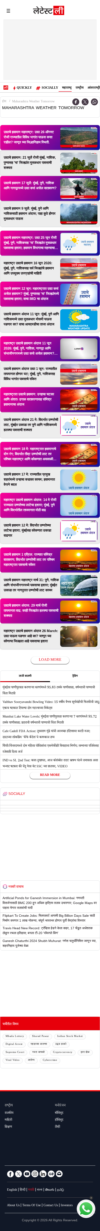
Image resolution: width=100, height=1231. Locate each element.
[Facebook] (75, 101)
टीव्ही (57, 1127)
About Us (13, 1205)
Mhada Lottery (15, 1037)
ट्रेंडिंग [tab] (75, 676)
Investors (67, 1205)
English (12, 1190)
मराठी (31, 1190)
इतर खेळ (85, 1053)
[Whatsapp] (94, 101)
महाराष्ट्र (67, 88)
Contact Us (50, 1205)
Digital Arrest (14, 1044)
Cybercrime (50, 1060)
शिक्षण (8, 1127)
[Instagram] (34, 1173)
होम (4, 101)
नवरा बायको (38, 1053)
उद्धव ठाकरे (61, 1044)
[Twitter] (85, 101)
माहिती (8, 1120)
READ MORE (50, 775)
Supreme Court (15, 1053)
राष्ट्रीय (79, 88)
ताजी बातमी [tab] (25, 676)
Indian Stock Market (70, 1037)
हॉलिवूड (59, 1120)
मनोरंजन (60, 1106)
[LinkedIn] (43, 1173)
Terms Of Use (31, 1205)
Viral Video (13, 1060)
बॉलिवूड (59, 1113)
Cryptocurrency (63, 1053)
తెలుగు (49, 1190)
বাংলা (39, 1190)
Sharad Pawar (40, 1037)
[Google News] (51, 1173)
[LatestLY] (48, 11)
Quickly (24, 88)
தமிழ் (60, 1190)
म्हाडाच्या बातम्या (39, 1044)
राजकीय (9, 1113)
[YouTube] (26, 1173)
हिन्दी (22, 1190)
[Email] (59, 1173)
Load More (50, 660)
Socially (50, 88)
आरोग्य (31, 1060)
